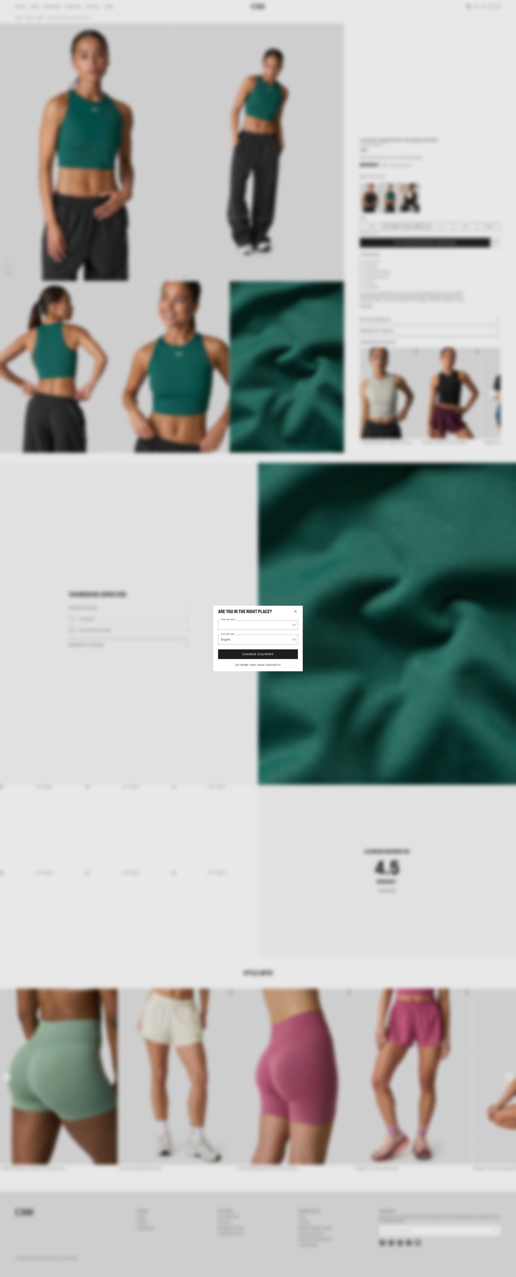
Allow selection (380, 1253)
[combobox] (258, 625)
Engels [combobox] (225, 639)
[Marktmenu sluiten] (295, 611)
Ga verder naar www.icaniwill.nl (258, 664)
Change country (258, 654)
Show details (302, 1269)
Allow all (380, 1241)
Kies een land (228, 619)
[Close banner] (417, 1238)
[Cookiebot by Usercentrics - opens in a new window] (118, 1269)
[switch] (207, 1269)
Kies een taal (227, 634)
